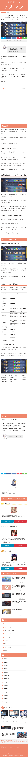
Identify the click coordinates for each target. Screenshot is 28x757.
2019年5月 (6, 688)
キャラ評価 (7, 637)
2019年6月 (6, 685)
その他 (6, 650)
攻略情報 (6, 624)
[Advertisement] (14, 108)
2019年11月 (6, 675)
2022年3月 (6, 665)
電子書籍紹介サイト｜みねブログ (14, 747)
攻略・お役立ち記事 (9, 630)
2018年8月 (6, 695)
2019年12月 (6, 672)
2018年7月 (6, 698)
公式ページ (20, 521)
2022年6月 (6, 658)
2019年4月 (6, 692)
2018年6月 (6, 702)
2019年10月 (6, 678)
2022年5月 (6, 662)
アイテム (6, 640)
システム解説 (7, 647)
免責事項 (18, 753)
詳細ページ (7, 521)
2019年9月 (6, 682)
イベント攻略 (7, 627)
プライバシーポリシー (11, 753)
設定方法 (6, 643)
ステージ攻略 (7, 633)
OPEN (24, 88)
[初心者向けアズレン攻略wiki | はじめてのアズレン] (14, 9)
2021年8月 (6, 668)
